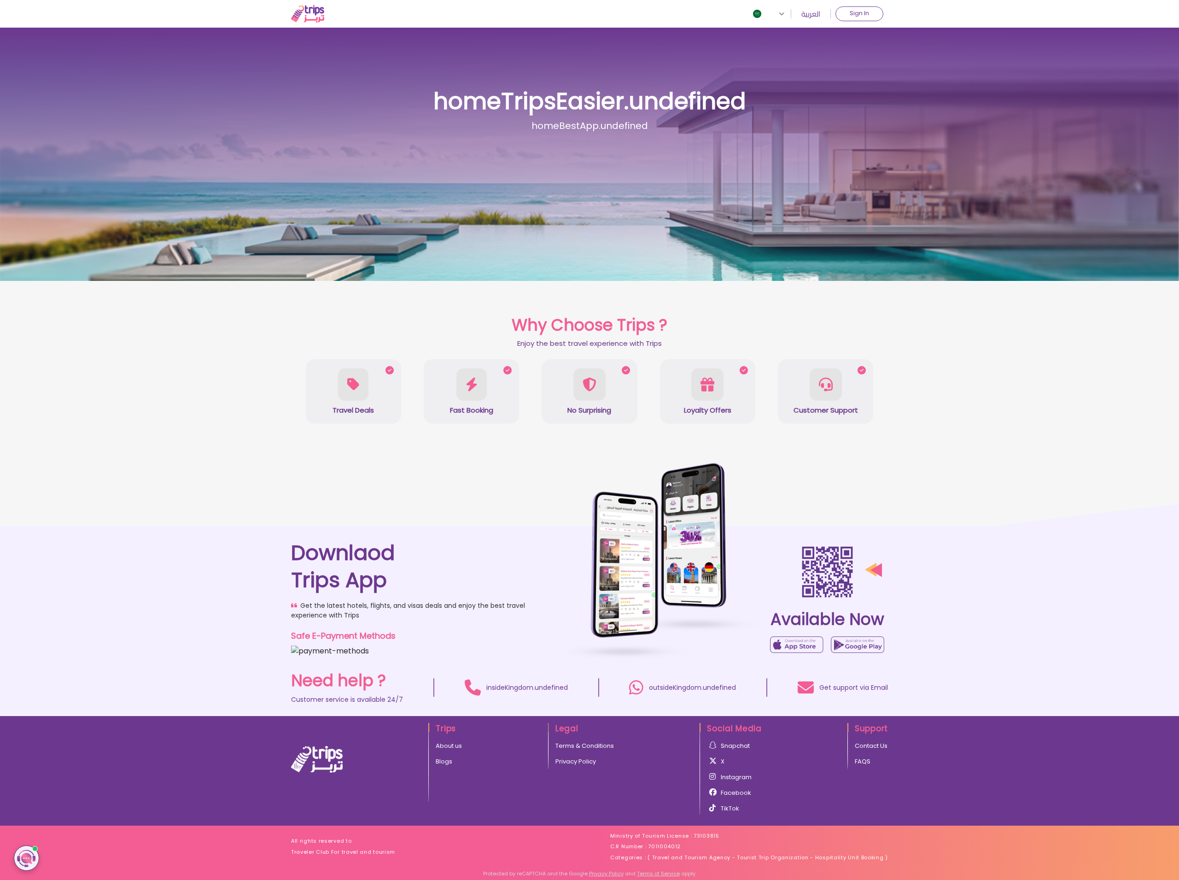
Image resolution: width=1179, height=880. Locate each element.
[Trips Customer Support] (26, 858)
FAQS (862, 761)
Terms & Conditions (584, 745)
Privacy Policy (575, 761)
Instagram (736, 777)
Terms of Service (658, 873)
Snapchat (735, 745)
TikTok (730, 808)
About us (449, 745)
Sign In (859, 13)
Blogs (444, 761)
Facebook (736, 792)
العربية (810, 14)
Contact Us (871, 745)
